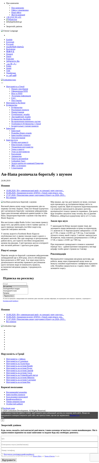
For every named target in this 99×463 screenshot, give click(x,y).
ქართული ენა (12, 61)
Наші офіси (16, 12)
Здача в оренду (17, 149)
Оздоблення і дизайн (20, 114)
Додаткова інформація (21, 96)
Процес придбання (19, 89)
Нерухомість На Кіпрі (15, 103)
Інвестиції (10, 128)
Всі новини (11, 197)
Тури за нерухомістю (20, 152)
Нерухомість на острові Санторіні (21, 380)
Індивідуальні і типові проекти (25, 126)
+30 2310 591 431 (13, 17)
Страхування (17, 168)
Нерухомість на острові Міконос (20, 377)
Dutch (8, 56)
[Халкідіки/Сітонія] (15, 291)
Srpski (8, 68)
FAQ (13, 98)
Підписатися (9, 296)
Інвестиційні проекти (20, 135)
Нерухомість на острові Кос (18, 382)
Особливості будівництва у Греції (26, 124)
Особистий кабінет (14, 404)
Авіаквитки (16, 156)
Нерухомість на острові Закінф (19, 370)
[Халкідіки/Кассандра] (15, 289)
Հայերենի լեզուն (15, 47)
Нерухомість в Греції (15, 86)
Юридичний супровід (21, 145)
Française (10, 59)
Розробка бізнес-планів (21, 133)
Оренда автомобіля (19, 159)
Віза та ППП (16, 93)
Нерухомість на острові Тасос (19, 373)
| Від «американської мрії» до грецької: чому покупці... (35, 190)
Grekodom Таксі (18, 161)
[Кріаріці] (15, 293)
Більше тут (74, 415)
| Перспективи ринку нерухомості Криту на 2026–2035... (36, 195)
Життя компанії (18, 15)
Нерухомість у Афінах (16, 359)
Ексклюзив (16, 154)
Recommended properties (16, 392)
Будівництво (11, 105)
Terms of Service (50, 456)
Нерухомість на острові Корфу (19, 366)
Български (10, 49)
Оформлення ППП (19, 91)
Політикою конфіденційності (10, 301)
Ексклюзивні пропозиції (17, 397)
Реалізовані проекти (20, 110)
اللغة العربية (11, 75)
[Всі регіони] (15, 286)
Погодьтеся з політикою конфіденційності (19, 454)
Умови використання (15, 401)
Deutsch (9, 54)
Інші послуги (12, 140)
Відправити (8, 460)
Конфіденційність (14, 399)
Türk (8, 71)
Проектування (17, 112)
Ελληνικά (10, 42)
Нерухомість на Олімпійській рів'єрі (22, 375)
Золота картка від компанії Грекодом (27, 163)
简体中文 (10, 51)
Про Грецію (16, 100)
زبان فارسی (11, 64)
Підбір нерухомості (19, 142)
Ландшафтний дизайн (21, 117)
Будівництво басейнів (21, 119)
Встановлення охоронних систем (25, 121)
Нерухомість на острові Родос (19, 368)
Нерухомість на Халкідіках (18, 363)
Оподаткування (18, 138)
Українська (11, 73)
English (9, 40)
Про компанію (17, 8)
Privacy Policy (37, 456)
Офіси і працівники (20, 10)
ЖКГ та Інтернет (18, 165)
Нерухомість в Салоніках (17, 361)
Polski (8, 66)
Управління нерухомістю (22, 147)
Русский (10, 44)
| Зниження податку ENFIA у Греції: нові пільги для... (34, 193)
